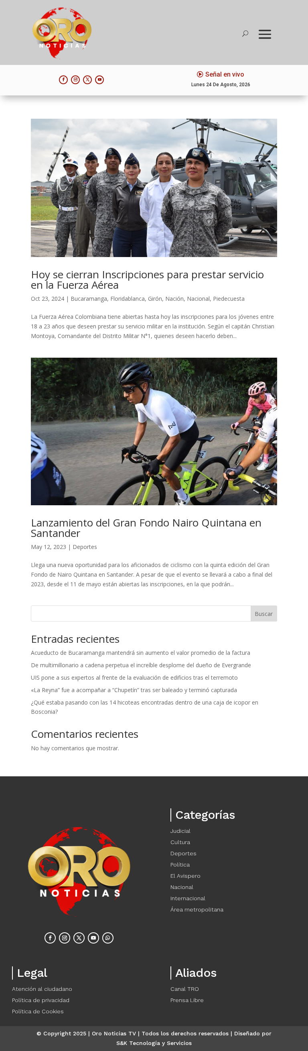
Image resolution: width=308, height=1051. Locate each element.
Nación (174, 298)
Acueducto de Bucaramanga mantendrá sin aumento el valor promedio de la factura (140, 652)
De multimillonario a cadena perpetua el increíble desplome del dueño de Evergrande (141, 665)
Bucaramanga (89, 298)
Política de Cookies (38, 1011)
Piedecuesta (229, 298)
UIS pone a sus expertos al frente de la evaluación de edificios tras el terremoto (134, 677)
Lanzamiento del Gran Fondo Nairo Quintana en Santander (146, 527)
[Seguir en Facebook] (63, 79)
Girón (155, 298)
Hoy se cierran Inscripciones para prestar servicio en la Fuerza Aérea (147, 279)
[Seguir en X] (87, 79)
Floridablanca (127, 298)
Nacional (198, 298)
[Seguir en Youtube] (99, 79)
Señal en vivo (224, 74)
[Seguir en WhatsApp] (107, 938)
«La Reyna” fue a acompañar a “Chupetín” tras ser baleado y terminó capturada (134, 690)
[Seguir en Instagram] (75, 79)
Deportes (85, 547)
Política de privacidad (40, 1000)
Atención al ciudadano (42, 989)
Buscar (264, 614)
